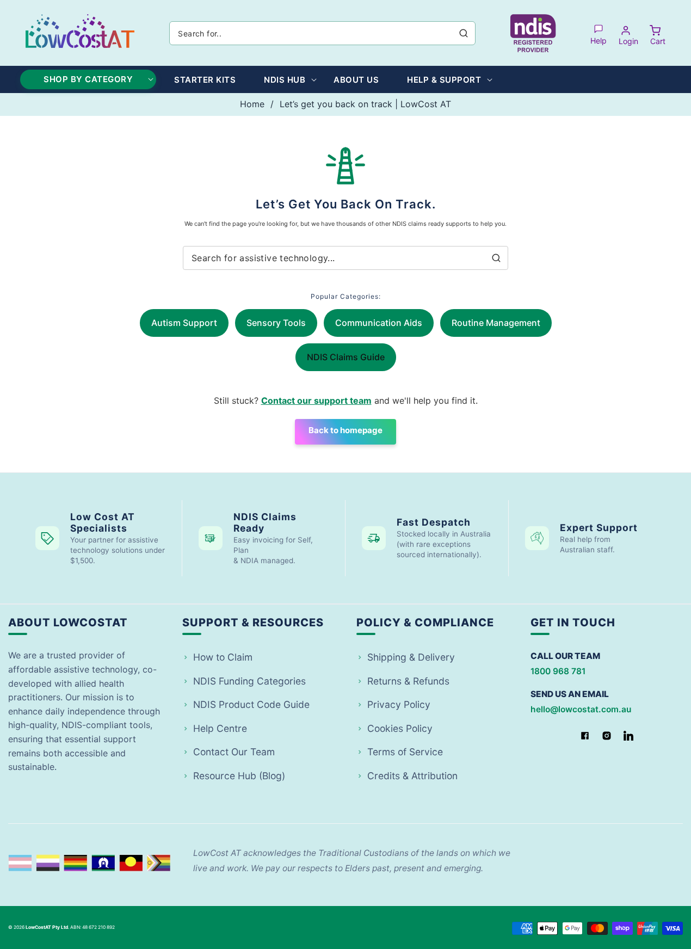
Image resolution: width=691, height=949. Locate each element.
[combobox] (322, 33)
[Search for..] (464, 33)
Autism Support (184, 322)
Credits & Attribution (412, 775)
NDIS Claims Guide (346, 357)
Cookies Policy (400, 728)
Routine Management (496, 322)
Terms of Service (405, 751)
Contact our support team (316, 400)
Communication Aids (378, 322)
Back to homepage (345, 430)
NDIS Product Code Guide (251, 704)
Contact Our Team (234, 751)
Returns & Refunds (408, 681)
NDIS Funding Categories (249, 681)
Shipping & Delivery (411, 657)
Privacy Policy (398, 704)
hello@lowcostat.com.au (580, 709)
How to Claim (222, 657)
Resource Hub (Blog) (239, 775)
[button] (655, 33)
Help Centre (220, 728)
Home (252, 103)
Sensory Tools (276, 322)
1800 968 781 (557, 671)
